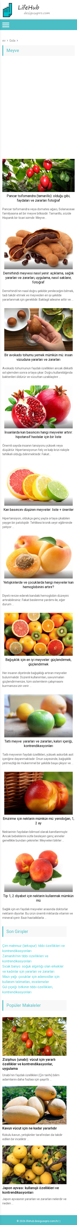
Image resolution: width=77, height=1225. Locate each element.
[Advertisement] (38, 101)
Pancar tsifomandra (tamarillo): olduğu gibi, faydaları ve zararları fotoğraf (38, 198)
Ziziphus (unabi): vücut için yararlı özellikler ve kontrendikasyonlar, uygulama (28, 1064)
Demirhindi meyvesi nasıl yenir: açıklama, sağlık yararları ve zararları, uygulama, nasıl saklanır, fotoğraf (38, 277)
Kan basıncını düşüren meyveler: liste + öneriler (38, 510)
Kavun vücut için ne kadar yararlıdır (29, 1128)
